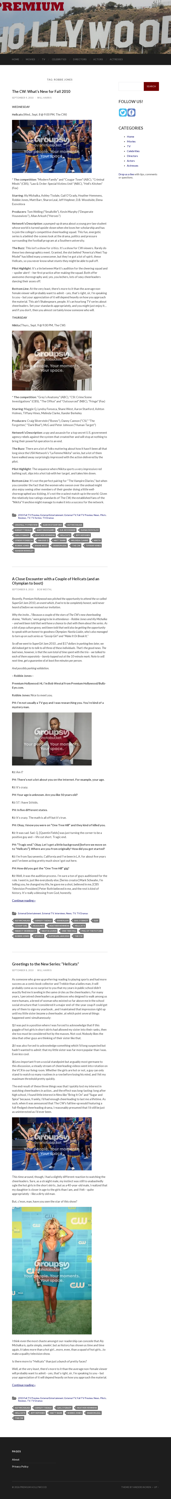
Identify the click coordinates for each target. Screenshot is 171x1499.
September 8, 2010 (23, 589)
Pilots (103, 515)
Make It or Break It (25, 931)
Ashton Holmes (45, 530)
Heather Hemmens (45, 535)
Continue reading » (24, 900)
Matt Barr (60, 540)
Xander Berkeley (24, 550)
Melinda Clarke (79, 540)
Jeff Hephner (83, 535)
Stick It (39, 936)
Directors (80, 59)
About (15, 1459)
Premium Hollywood (33, 1487)
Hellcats (65, 535)
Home (15, 59)
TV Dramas (48, 518)
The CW (76, 545)
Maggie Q (43, 540)
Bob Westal (44, 589)
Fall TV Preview (85, 515)
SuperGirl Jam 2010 (59, 936)
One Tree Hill (69, 931)
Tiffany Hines (93, 545)
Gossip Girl (21, 925)
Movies (30, 59)
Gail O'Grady (22, 535)
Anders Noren (142, 1487)
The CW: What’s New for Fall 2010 (41, 91)
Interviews (60, 913)
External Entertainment (51, 515)
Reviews (22, 518)
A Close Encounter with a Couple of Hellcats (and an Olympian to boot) (55, 581)
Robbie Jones (22, 545)
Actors (98, 59)
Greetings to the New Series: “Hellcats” (45, 964)
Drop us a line (126, 174)
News (96, 515)
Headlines (38, 925)
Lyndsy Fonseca (24, 540)
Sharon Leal (60, 545)
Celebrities (59, 59)
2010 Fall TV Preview (28, 515)
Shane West (41, 545)
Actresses (116, 59)
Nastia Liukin (49, 931)
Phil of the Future (91, 931)
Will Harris (44, 97)
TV (43, 59)
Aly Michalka (74, 525)
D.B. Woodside (67, 530)
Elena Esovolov (90, 530)
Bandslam (62, 920)
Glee (96, 920)
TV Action (36, 518)
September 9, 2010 (23, 97)
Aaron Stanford (52, 525)
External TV (70, 515)
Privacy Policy (20, 1466)
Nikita (97, 540)
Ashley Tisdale (23, 530)
